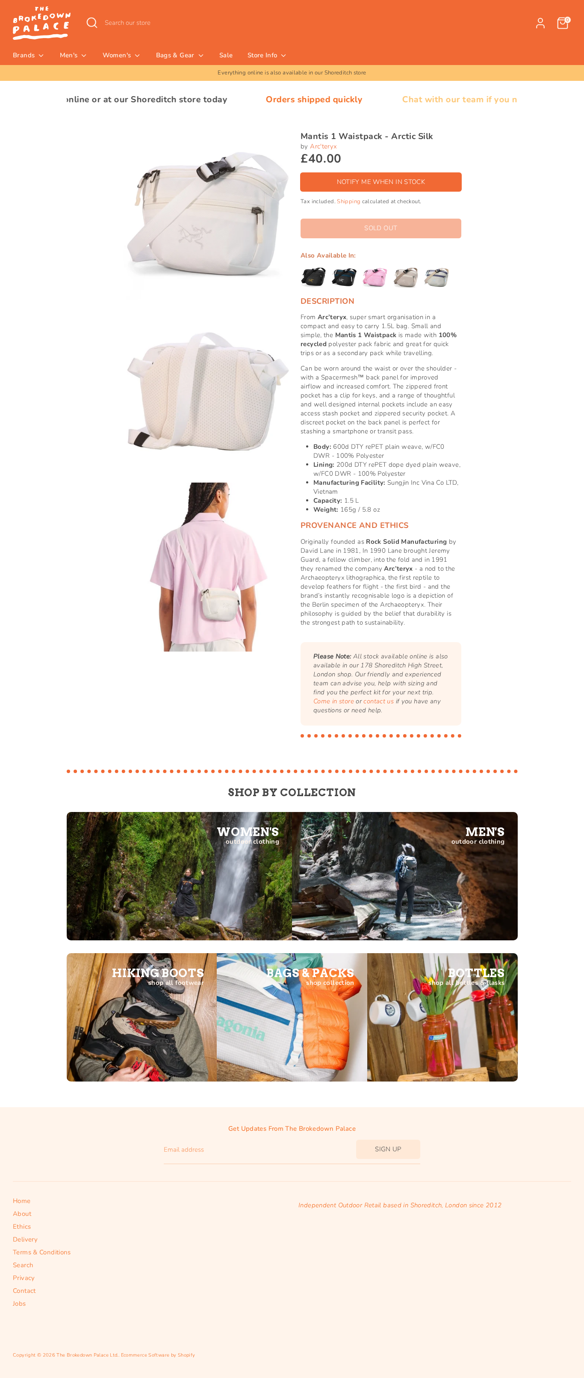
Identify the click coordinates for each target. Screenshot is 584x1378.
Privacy (24, 1278)
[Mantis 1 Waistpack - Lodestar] (344, 277)
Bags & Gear (176, 55)
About (22, 1213)
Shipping (348, 201)
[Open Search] (91, 22)
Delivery (25, 1239)
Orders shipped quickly (239, 99)
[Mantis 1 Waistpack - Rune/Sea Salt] (406, 277)
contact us (378, 701)
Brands (25, 55)
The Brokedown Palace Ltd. (87, 1355)
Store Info (263, 55)
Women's (118, 55)
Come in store (333, 701)
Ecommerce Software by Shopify (158, 1355)
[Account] (540, 23)
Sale (226, 55)
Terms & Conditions (42, 1252)
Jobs (19, 1303)
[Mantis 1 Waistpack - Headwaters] (436, 277)
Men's (70, 55)
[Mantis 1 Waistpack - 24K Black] (313, 277)
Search (23, 1265)
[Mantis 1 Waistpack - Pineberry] (375, 277)
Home (22, 1201)
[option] (292, 73)
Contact (24, 1290)
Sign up (388, 1149)
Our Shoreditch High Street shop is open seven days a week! (292, 73)
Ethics (22, 1226)
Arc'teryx (323, 146)
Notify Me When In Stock (381, 182)
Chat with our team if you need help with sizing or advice (446, 99)
